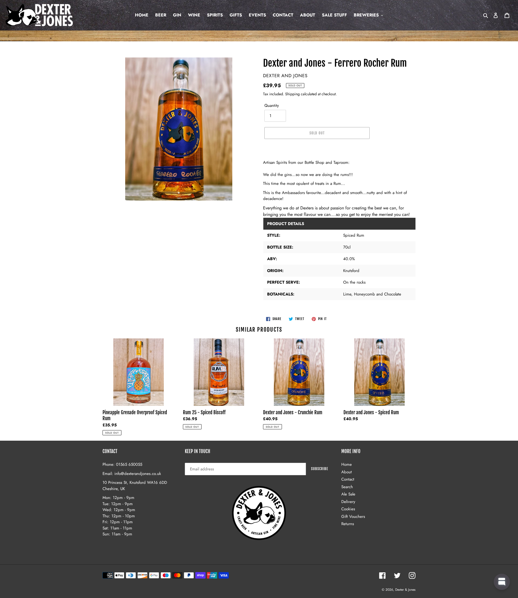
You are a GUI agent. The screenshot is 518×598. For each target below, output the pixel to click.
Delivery (348, 502)
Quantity (271, 105)
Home (346, 464)
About (346, 472)
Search (347, 487)
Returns (347, 524)
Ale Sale (348, 494)
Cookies (348, 509)
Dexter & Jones (405, 589)
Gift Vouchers (353, 516)
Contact (347, 479)
